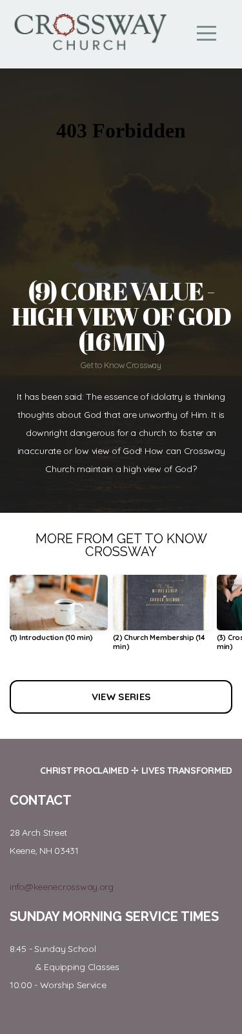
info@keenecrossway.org (62, 887)
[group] (59, 613)
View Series (121, 696)
